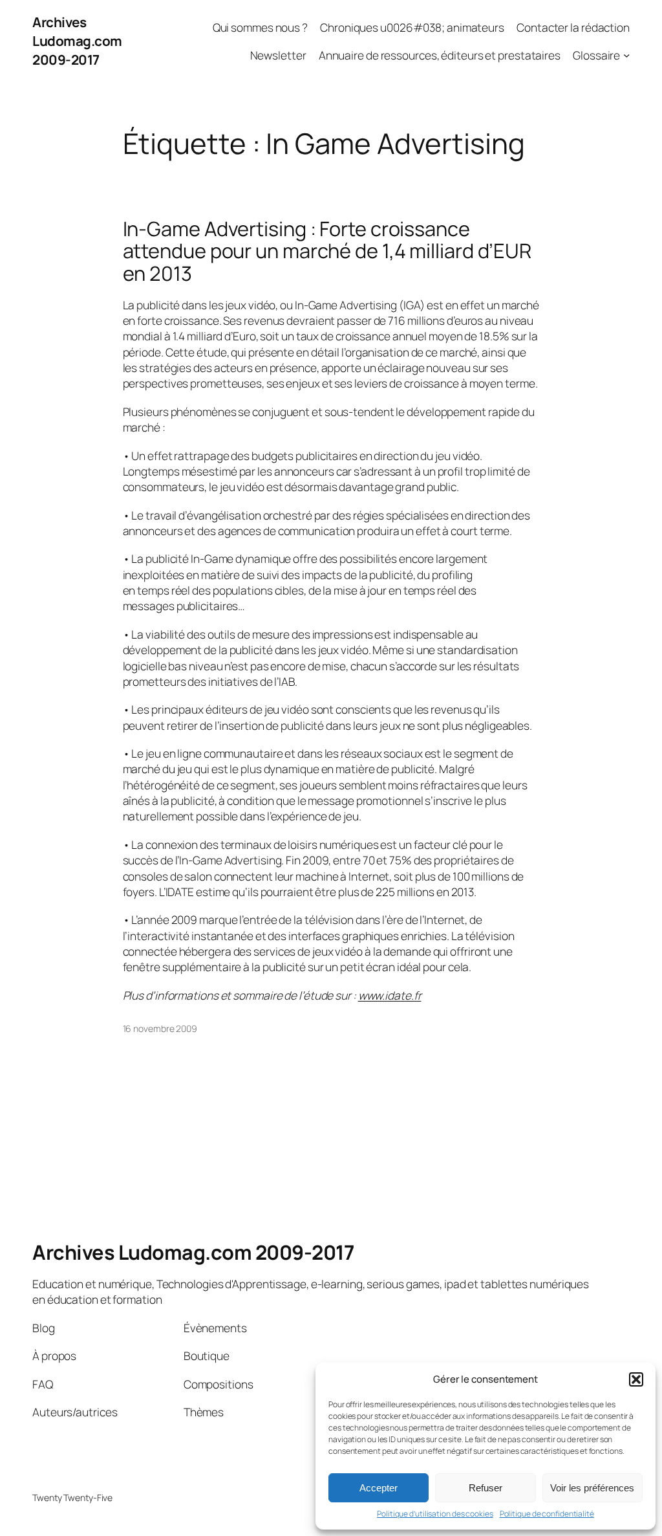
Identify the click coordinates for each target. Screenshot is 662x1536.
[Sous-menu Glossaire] (626, 55)
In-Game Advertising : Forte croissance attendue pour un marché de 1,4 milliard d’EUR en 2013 (327, 251)
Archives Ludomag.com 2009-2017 (77, 41)
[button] (636, 1379)
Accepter (378, 1487)
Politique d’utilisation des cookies (435, 1514)
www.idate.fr (390, 995)
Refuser (485, 1487)
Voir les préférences (592, 1487)
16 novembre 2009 (160, 1028)
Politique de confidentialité (547, 1514)
